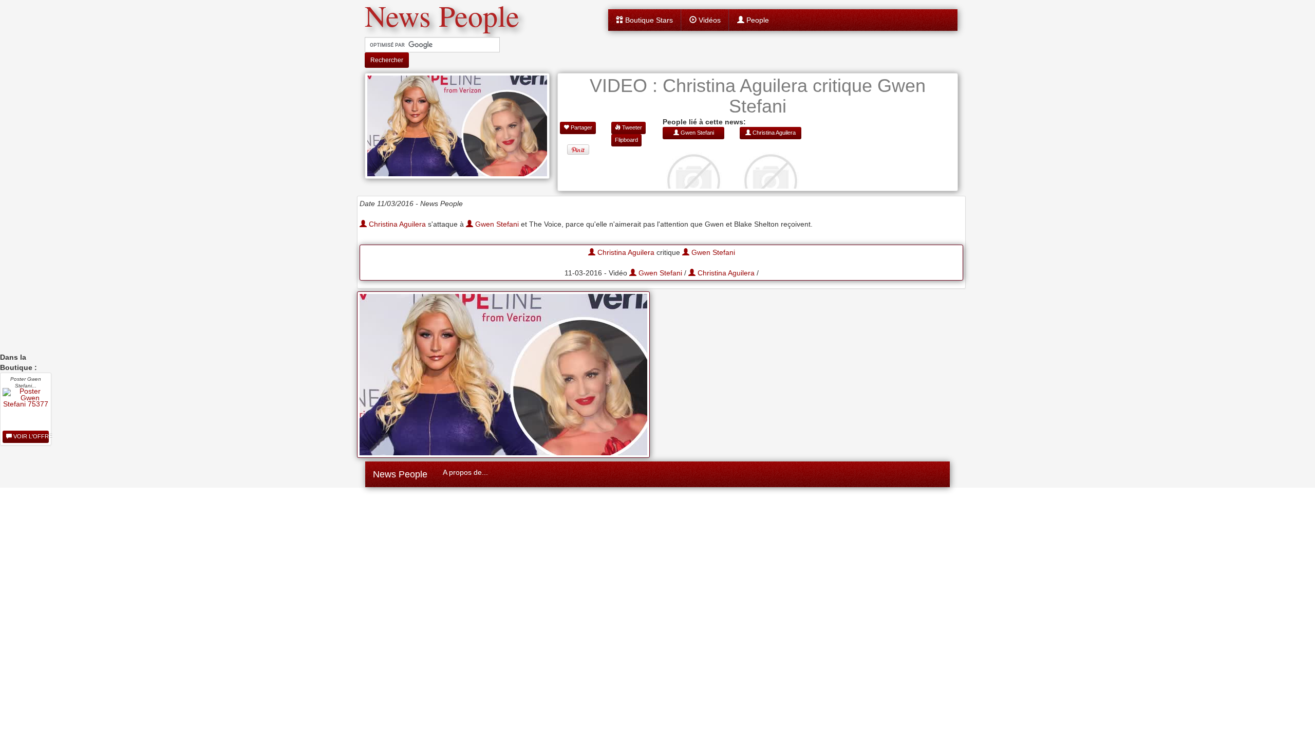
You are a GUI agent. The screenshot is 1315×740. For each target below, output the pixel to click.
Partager (580, 127)
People (756, 20)
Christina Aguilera (396, 224)
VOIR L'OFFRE (30, 436)
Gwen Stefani (496, 224)
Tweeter (631, 127)
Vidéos (709, 20)
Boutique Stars (648, 20)
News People (400, 474)
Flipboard (626, 140)
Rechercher (386, 60)
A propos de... (465, 472)
